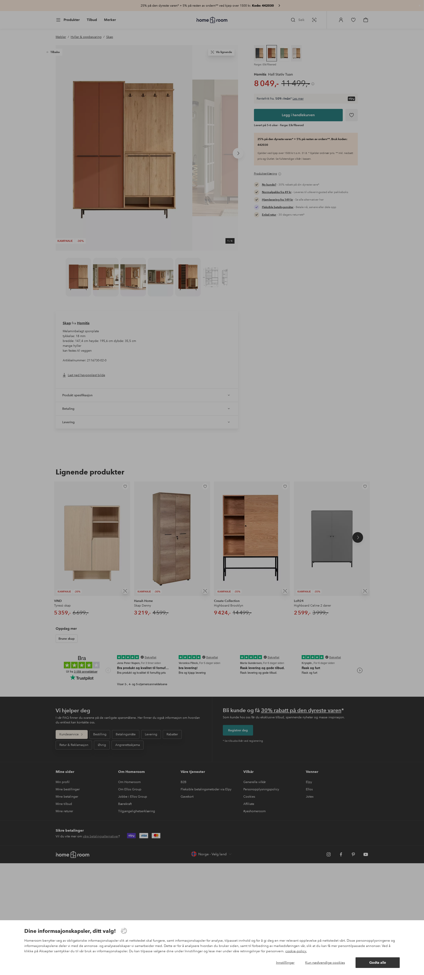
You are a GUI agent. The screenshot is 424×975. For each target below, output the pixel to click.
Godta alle (377, 962)
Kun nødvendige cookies (325, 962)
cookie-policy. (296, 951)
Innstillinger (285, 962)
